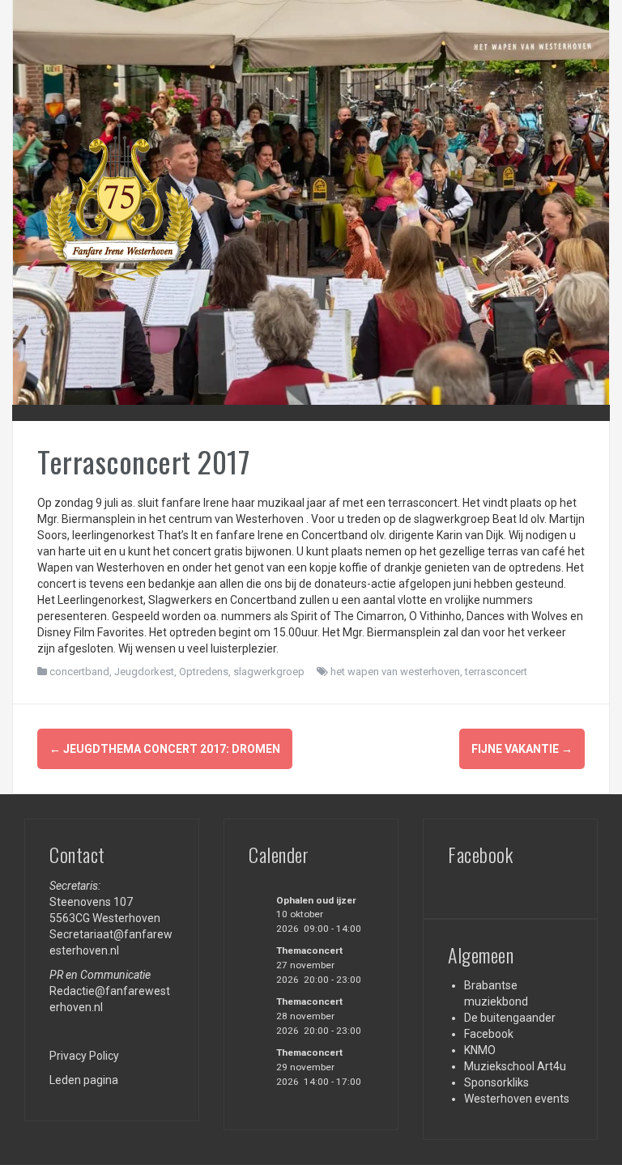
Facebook (488, 1033)
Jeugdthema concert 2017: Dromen (164, 748)
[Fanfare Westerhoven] (118, 201)
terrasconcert (496, 671)
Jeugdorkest (144, 671)
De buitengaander (510, 1017)
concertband (79, 671)
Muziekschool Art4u (515, 1066)
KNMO (480, 1050)
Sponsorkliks (496, 1082)
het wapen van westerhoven (395, 671)
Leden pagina (83, 1080)
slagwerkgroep (269, 671)
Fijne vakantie (522, 748)
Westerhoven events (516, 1098)
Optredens (203, 671)
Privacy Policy (84, 1055)
